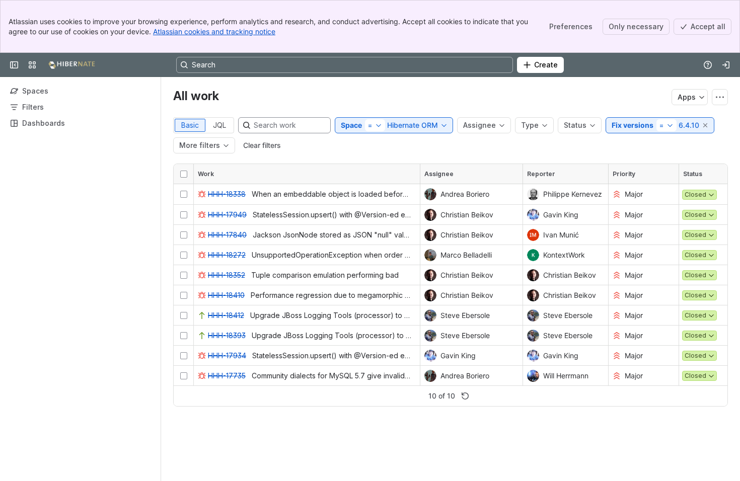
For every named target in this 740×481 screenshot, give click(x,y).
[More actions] (720, 97)
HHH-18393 (227, 335)
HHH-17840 (227, 234)
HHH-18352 (226, 275)
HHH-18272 (227, 255)
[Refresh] (465, 396)
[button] (705, 125)
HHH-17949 (227, 214)
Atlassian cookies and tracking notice (214, 31)
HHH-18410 (226, 295)
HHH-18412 (226, 315)
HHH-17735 (227, 375)
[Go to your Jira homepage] (71, 65)
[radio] (190, 125)
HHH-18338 (227, 194)
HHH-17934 (227, 355)
